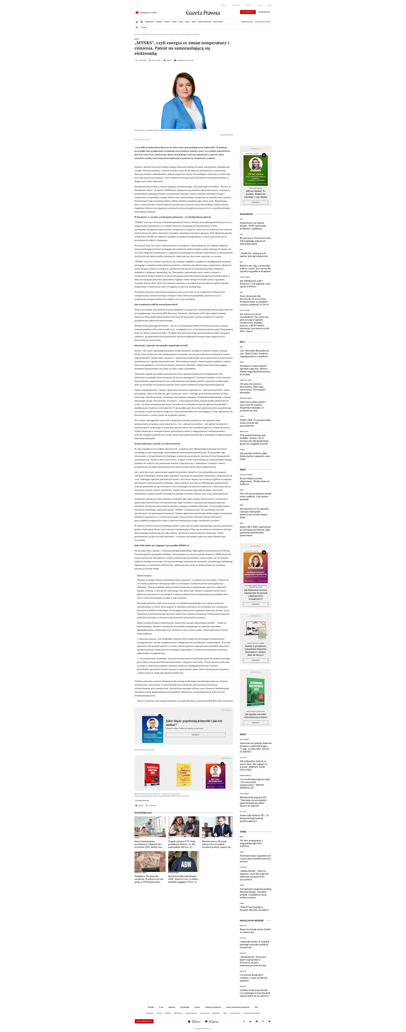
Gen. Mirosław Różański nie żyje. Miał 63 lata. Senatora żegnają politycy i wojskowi (254, 353)
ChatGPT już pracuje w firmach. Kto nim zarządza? (254, 908)
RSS (256, 1007)
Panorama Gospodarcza (252, 1013)
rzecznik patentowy (142, 800)
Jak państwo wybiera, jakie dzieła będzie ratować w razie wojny (255, 456)
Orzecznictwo (245, 310)
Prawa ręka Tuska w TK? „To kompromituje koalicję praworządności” (254, 818)
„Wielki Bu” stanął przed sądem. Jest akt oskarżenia (254, 255)
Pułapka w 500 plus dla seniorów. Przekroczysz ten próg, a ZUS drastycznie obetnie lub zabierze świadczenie (148, 879)
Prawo (242, 449)
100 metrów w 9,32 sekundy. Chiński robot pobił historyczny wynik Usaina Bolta (254, 513)
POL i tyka (243, 757)
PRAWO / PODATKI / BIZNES (255, 643)
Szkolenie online (255, 188)
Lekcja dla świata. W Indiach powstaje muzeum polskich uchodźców (254, 944)
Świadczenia (244, 431)
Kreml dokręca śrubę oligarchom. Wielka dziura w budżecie (255, 481)
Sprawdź (195, 735)
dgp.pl (224, 5)
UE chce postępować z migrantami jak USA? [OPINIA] (251, 843)
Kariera (197, 1007)
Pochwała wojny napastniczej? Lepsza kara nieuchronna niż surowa (255, 858)
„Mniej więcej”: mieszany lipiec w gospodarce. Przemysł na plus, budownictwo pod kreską (253, 961)
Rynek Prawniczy (245, 775)
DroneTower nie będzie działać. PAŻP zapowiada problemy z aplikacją (253, 225)
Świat (241, 490)
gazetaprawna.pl (191, 1013)
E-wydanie (243, 867)
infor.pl (259, 5)
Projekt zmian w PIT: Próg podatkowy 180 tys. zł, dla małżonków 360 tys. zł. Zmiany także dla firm (181, 844)
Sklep (270, 5)
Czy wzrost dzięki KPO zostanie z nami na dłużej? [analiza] (253, 977)
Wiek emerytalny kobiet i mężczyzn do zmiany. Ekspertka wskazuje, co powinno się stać (253, 406)
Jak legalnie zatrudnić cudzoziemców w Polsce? (256, 716)
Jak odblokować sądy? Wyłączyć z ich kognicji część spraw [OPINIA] (255, 283)
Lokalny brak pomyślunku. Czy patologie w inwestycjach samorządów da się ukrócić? (255, 993)
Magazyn (243, 925)
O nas (161, 1007)
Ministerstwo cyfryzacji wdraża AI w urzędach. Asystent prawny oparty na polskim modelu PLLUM (216, 844)
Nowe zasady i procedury (256, 711)
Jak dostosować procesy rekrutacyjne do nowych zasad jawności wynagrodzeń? (255, 594)
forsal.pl (248, 5)
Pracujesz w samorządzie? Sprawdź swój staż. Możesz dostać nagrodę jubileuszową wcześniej (255, 370)
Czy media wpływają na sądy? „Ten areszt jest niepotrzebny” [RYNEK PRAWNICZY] (255, 783)
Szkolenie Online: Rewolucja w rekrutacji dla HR (256, 586)
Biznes (139, 34)
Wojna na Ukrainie (246, 475)
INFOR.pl (168, 1013)
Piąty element (244, 739)
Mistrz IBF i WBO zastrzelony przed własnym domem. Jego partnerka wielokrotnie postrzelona (255, 531)
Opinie (242, 852)
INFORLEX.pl (178, 1013)
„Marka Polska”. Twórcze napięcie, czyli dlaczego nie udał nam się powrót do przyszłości (254, 875)
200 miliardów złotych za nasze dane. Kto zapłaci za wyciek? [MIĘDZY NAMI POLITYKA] (253, 765)
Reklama (172, 1007)
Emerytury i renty (246, 380)
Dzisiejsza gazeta (148, 13)
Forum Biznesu (235, 1013)
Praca (242, 362)
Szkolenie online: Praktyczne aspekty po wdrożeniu (185, 728)
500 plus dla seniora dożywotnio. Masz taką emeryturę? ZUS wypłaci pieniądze (253, 388)
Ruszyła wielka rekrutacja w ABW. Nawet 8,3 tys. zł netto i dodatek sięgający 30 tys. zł (183, 879)
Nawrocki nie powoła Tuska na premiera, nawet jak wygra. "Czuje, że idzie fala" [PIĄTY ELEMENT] (256, 747)
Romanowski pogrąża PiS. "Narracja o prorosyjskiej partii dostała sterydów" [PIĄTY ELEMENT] (253, 801)
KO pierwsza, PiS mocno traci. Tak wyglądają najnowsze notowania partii (256, 241)
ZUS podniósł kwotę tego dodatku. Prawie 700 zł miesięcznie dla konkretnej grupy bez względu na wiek (254, 439)
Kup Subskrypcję (248, 12)
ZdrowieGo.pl (204, 1013)
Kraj (241, 219)
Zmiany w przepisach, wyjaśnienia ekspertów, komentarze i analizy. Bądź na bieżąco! (256, 650)
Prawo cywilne (245, 277)
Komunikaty (184, 1007)
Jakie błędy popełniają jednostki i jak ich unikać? (194, 723)
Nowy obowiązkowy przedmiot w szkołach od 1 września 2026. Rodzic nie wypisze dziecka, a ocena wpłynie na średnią (148, 844)
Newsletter (216, 1013)
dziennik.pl (235, 5)
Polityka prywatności (213, 1007)
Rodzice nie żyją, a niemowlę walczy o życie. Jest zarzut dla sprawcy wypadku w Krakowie (255, 268)
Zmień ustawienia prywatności (238, 1007)
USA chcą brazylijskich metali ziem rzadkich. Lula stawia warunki (255, 496)
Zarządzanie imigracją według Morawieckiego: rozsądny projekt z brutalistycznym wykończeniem (255, 893)
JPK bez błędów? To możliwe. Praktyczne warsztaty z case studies (255, 194)
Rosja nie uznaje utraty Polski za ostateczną (255, 931)
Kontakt (151, 1007)
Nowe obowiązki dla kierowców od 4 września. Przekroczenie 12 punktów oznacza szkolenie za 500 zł (254, 300)
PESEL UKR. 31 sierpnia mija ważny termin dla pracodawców (255, 423)
